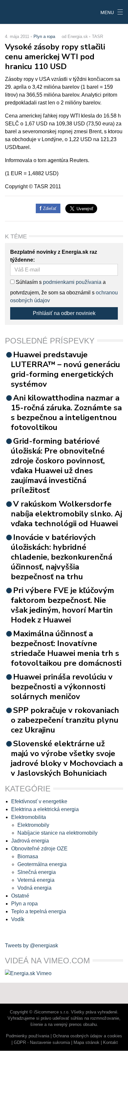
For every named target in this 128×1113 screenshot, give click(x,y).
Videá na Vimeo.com (47, 960)
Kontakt (110, 1042)
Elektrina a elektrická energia (45, 809)
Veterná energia (35, 880)
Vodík (17, 919)
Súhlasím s (28, 282)
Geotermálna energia (42, 864)
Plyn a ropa (44, 36)
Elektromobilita (28, 817)
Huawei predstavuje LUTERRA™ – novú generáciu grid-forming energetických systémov (65, 369)
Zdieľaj (20, 11)
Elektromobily (33, 825)
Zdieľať (49, 208)
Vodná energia (34, 888)
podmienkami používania (72, 282)
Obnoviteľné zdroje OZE (39, 848)
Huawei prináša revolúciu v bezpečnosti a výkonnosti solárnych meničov (62, 686)
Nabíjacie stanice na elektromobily (57, 833)
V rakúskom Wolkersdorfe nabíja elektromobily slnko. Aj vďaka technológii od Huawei (66, 514)
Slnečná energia (36, 872)
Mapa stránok (86, 1042)
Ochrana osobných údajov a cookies (87, 1035)
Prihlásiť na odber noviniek (64, 313)
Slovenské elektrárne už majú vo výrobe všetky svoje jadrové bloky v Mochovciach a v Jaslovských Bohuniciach (67, 758)
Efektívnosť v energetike (39, 801)
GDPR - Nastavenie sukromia (42, 1042)
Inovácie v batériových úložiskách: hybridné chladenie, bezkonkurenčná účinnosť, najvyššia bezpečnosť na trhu (61, 557)
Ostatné (20, 896)
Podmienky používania (27, 1035)
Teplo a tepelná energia (38, 911)
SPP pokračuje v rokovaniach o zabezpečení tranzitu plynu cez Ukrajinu (65, 720)
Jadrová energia (30, 841)
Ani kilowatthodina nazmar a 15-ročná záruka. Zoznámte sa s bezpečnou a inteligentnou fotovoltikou (66, 412)
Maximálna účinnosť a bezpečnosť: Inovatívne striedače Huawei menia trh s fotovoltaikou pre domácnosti (66, 648)
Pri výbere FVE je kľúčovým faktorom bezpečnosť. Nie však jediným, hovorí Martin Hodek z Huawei (62, 605)
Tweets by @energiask (31, 945)
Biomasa (27, 856)
